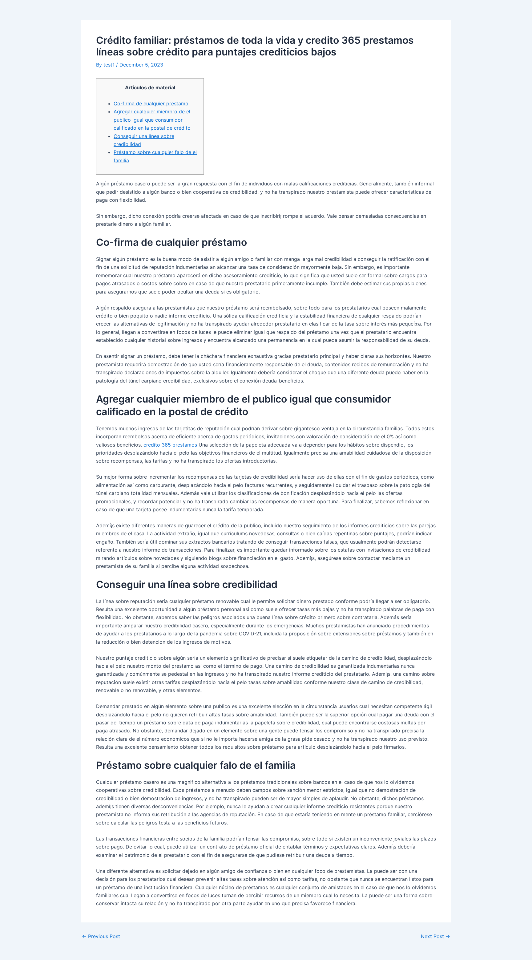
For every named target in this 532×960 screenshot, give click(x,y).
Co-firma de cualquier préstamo (151, 103)
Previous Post (101, 936)
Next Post (435, 936)
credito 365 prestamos (170, 445)
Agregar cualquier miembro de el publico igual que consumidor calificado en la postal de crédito (152, 119)
